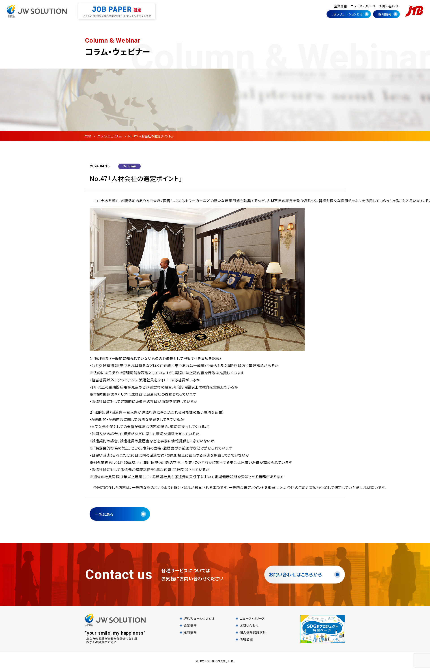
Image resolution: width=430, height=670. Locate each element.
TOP (88, 136)
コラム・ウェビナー (110, 136)
